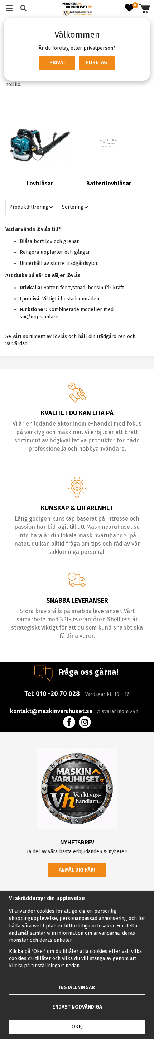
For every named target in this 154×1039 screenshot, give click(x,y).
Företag (96, 63)
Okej (77, 1027)
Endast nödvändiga (77, 1007)
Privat (57, 63)
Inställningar (77, 988)
